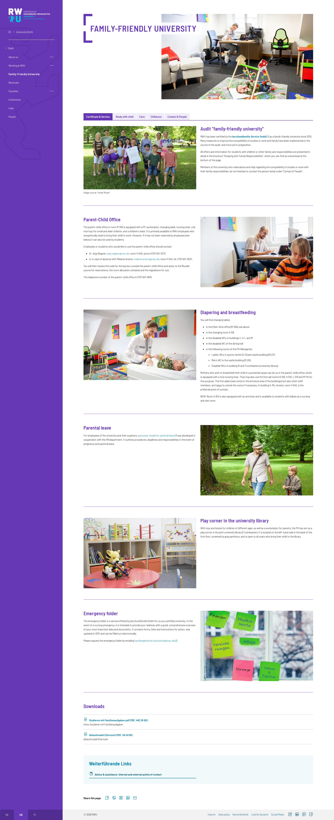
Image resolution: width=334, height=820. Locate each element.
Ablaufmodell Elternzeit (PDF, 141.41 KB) (111, 735)
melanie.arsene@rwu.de (146, 259)
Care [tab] (142, 116)
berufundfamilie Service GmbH (249, 136)
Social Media (277, 814)
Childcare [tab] (156, 116)
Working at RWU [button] (17, 65)
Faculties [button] (13, 91)
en (20, 814)
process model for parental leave (157, 435)
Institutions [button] (15, 99)
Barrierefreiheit (240, 814)
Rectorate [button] (14, 82)
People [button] (12, 116)
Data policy (224, 814)
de (7, 814)
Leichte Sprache (259, 814)
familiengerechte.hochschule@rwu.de (154, 640)
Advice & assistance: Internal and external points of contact (128, 774)
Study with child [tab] (124, 116)
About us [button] (13, 57)
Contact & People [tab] (177, 116)
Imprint (212, 814)
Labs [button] (11, 108)
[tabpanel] (198, 452)
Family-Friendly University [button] (24, 74)
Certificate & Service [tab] (98, 116)
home (9, 32)
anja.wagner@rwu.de (118, 253)
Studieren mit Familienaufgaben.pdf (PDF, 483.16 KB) (118, 720)
